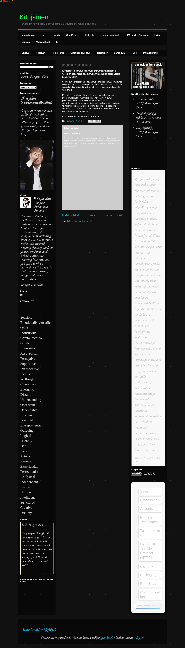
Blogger (139, 638)
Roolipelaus (58, 53)
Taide (134, 53)
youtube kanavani (109, 35)
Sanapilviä (119, 53)
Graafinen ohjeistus (80, 53)
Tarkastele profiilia (32, 285)
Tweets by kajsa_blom (34, 77)
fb (57, 42)
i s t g (44, 35)
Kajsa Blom (43, 199)
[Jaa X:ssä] (94, 121)
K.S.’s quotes (32, 525)
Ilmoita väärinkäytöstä (39, 629)
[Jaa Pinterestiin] (99, 121)
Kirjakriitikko (144, 128)
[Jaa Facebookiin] (96, 121)
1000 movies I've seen (136, 35)
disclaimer (102, 53)
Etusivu (25, 53)
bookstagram (28, 35)
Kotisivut (40, 53)
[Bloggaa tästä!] (91, 121)
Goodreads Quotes (47, 573)
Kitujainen (34, 17)
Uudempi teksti (70, 215)
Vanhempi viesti (114, 215)
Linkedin (89, 35)
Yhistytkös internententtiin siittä (36, 100)
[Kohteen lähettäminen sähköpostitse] (89, 121)
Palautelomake (150, 53)
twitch (57, 35)
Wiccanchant (43, 42)
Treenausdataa (145, 99)
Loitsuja (26, 42)
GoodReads (72, 35)
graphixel (106, 638)
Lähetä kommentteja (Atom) (79, 221)
